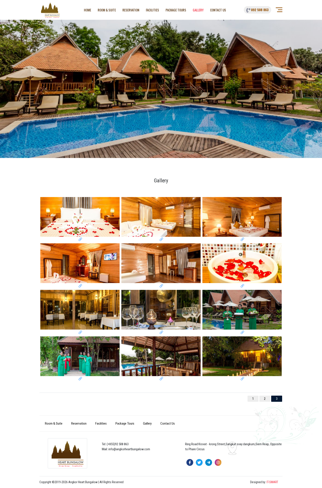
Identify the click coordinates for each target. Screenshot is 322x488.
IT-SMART (272, 482)
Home (87, 9)
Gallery (198, 9)
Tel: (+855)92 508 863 (115, 444)
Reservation (130, 9)
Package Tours (176, 9)
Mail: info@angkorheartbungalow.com (126, 449)
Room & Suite (107, 9)
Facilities (152, 9)
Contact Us (218, 9)
